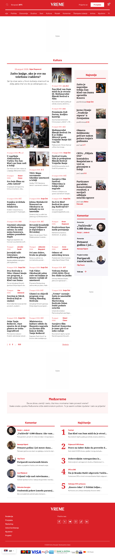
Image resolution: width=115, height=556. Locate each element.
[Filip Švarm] (101, 264)
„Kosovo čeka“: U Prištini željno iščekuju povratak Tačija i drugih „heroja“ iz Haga (85, 487)
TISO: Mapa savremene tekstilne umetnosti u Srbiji (39, 176)
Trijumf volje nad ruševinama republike (32, 476)
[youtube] (70, 521)
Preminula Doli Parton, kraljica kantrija (60, 114)
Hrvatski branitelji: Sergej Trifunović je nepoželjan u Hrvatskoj (39, 228)
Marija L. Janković (83, 232)
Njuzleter (101, 13)
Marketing (9, 524)
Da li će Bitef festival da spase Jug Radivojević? (60, 204)
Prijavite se (83, 5)
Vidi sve (80, 272)
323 (19, 344)
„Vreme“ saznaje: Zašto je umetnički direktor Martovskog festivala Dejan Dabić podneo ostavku (61, 301)
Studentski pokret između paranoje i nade (36, 490)
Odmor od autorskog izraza (60, 253)
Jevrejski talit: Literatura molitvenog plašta (16, 254)
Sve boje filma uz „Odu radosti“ (15, 182)
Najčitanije (84, 422)
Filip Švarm (81, 265)
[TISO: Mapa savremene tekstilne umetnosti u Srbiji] (39, 159)
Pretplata (97, 5)
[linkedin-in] (86, 521)
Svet (41, 13)
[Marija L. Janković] (101, 231)
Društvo (34, 13)
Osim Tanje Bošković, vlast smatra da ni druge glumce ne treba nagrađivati (17, 326)
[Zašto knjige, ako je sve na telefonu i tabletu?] (28, 132)
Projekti (8, 535)
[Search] (7, 4)
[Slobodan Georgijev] (11, 487)
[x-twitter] (64, 521)
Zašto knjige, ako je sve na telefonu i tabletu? (28, 75)
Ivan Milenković (22, 473)
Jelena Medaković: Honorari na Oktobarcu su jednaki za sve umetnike (38, 207)
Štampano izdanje (80, 13)
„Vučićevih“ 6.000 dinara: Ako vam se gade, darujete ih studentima (86, 227)
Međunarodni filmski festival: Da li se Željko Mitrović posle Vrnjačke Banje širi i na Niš (61, 136)
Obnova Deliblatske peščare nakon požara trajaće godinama (85, 135)
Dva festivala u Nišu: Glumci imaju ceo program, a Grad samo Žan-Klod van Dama (17, 275)
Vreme (51, 545)
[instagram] (75, 521)
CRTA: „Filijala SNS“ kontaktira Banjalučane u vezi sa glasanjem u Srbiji (85, 161)
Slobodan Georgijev (23, 487)
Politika (14, 13)
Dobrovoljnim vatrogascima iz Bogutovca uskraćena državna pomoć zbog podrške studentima (87, 459)
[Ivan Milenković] (11, 473)
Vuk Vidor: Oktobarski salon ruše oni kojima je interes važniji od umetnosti (38, 275)
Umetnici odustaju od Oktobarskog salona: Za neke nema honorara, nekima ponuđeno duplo (16, 231)
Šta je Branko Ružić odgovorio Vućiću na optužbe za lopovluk (87, 473)
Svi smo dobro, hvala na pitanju (37, 253)
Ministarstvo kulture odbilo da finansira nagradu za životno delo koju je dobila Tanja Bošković (38, 327)
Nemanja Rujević (82, 249)
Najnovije (91, 74)
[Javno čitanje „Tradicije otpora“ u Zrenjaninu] (101, 114)
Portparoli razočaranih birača (85, 260)
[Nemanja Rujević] (101, 247)
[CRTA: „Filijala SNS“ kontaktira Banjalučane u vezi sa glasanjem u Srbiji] (101, 157)
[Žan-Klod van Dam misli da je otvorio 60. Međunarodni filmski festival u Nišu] (62, 75)
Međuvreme (33, 406)
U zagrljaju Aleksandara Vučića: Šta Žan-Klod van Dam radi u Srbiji (16, 161)
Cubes (68, 545)
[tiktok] (81, 521)
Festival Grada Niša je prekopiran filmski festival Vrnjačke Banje (61, 159)
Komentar (67, 13)
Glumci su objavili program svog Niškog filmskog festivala (38, 297)
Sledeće (65, 344)
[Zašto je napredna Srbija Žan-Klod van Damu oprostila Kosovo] (101, 88)
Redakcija (9, 516)
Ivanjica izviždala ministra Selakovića (16, 204)
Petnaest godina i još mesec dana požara (84, 243)
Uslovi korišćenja (12, 528)
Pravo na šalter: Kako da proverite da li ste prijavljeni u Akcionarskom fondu (87, 448)
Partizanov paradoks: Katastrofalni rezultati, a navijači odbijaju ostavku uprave (85, 189)
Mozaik (57, 13)
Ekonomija (23, 13)
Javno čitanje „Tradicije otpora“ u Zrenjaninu (84, 114)
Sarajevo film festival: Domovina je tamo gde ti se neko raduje (61, 327)
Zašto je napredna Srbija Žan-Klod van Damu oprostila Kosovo (85, 91)
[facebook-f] (59, 521)
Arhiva (92, 13)
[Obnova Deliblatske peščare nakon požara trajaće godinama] (101, 134)
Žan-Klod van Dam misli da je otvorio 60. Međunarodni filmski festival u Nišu (61, 94)
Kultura (49, 13)
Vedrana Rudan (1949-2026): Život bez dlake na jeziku (62, 273)
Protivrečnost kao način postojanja (61, 228)
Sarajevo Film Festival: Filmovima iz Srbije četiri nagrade (59, 184)
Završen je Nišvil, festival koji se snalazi (16, 298)
